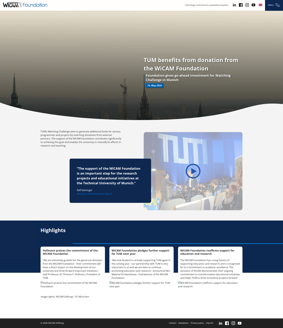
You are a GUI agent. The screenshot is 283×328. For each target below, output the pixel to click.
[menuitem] (260, 5)
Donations (183, 323)
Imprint (209, 323)
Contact (172, 323)
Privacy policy (197, 323)
